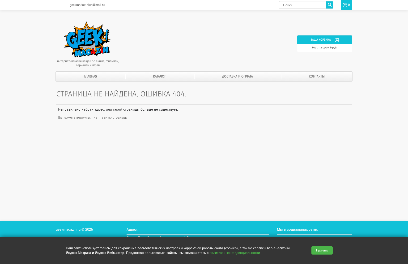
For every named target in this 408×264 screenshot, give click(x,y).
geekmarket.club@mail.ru (87, 5)
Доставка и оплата (237, 76)
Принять (322, 250)
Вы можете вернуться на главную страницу (93, 117)
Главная (90, 76)
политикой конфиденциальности (234, 253)
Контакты (317, 76)
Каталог (159, 76)
